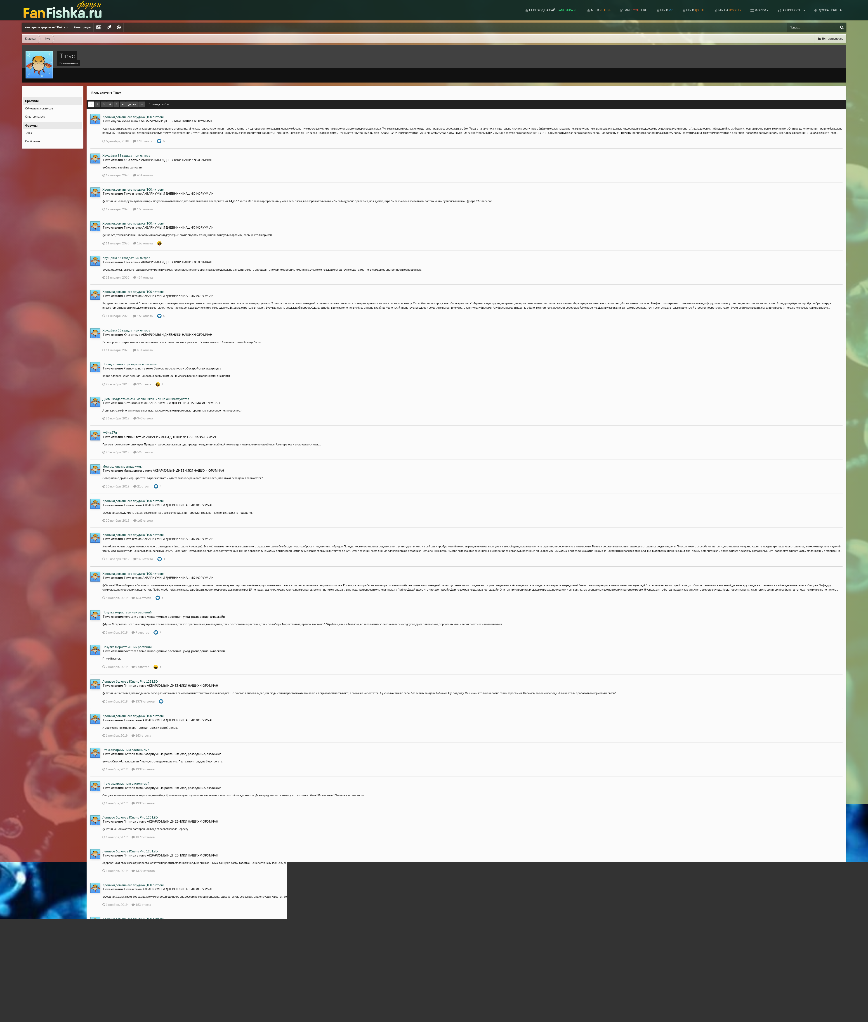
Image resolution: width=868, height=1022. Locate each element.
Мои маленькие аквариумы (122, 466)
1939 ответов (145, 769)
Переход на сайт (553, 10)
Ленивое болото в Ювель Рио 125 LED (130, 681)
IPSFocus (43, 1010)
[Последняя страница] (142, 104)
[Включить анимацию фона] (118, 27)
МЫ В (600, 10)
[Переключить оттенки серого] (109, 27)
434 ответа (144, 175)
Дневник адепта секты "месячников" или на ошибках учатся (145, 399)
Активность (792, 10)
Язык (25, 1015)
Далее (132, 104)
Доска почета (830, 10)
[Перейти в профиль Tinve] (95, 119)
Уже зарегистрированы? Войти (45, 27)
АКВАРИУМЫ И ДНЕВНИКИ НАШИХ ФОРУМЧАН (176, 121)
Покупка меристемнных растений (127, 612)
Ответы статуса (35, 116)
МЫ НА (729, 10)
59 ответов (145, 452)
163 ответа (144, 141)
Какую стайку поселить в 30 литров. (128, 953)
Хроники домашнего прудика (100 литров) (133, 117)
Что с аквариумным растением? (125, 750)
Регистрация (82, 27)
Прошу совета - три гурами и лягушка (129, 364)
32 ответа (144, 384)
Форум (760, 10)
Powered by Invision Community (826, 1012)
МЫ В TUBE (635, 10)
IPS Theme (28, 1010)
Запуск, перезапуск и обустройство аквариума (187, 368)
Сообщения (32, 141)
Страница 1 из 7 (158, 104)
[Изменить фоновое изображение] (99, 27)
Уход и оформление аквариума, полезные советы (179, 957)
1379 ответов (145, 701)
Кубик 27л (109, 432)
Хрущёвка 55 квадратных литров (126, 155)
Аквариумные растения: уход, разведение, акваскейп (186, 616)
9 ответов (142, 632)
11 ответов (145, 973)
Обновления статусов (39, 108)
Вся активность (35, 92)
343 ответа (145, 418)
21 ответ (143, 486)
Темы (28, 133)
